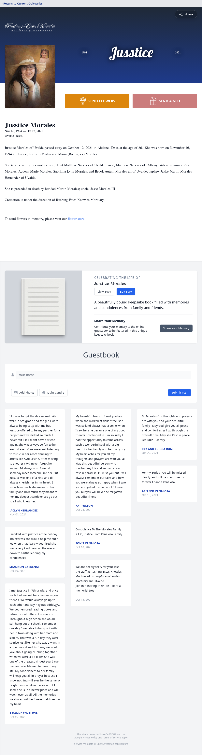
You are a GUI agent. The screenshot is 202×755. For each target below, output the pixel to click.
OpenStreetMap (105, 744)
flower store (76, 218)
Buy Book (126, 291)
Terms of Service (112, 737)
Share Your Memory (176, 328)
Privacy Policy (89, 737)
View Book (104, 291)
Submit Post (179, 392)
